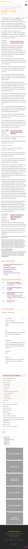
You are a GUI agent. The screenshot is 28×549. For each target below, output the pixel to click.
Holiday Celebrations (14, 518)
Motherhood (6, 438)
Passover (5, 444)
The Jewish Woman (5, 6)
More (4, 402)
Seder (14, 138)
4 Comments (9, 290)
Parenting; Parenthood (8, 439)
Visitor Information (14, 505)
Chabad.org (11, 539)
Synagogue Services (14, 454)
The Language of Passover (9, 269)
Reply (6, 326)
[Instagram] (15, 544)
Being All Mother (11, 301)
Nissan (5, 443)
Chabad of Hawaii (6, 1)
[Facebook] (12, 544)
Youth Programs (14, 492)
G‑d (17, 154)
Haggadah (16, 25)
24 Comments (9, 302)
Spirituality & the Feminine (15, 6)
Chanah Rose (4, 13)
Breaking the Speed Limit (9, 267)
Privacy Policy (21, 539)
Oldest (13, 312)
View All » (5, 274)
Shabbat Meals (14, 466)
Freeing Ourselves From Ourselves (11, 273)
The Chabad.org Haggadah (13, 282)
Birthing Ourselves (8, 271)
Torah (4, 206)
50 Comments (9, 298)
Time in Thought (4, 8)
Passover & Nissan (13, 8)
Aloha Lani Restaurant (14, 479)
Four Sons (6, 440)
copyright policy (4, 256)
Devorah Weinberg (8, 249)
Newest (10, 312)
